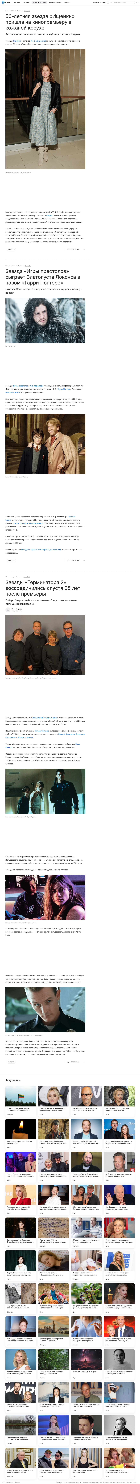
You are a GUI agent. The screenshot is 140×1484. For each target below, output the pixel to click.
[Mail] (3, 2)
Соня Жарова (17, 609)
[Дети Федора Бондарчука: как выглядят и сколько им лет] (86, 1101)
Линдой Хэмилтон (66, 734)
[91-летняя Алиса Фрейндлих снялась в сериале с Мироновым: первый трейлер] (53, 1134)
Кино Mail (28, 266)
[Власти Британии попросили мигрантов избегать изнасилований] (53, 1331)
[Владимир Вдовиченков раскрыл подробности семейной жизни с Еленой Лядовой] (119, 1134)
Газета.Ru (27, 11)
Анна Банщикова (38, 41)
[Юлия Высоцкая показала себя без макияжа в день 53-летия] (20, 1364)
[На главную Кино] (8, 2)
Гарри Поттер (63, 389)
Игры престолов (20, 386)
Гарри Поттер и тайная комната (28, 523)
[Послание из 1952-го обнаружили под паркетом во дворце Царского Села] (53, 1233)
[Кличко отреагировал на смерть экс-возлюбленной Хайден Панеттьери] (119, 1331)
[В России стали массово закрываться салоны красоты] (86, 1265)
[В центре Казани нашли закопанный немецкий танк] (20, 1298)
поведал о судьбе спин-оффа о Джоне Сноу (41, 550)
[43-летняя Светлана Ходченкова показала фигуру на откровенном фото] (119, 1298)
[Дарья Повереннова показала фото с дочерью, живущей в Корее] (20, 1265)
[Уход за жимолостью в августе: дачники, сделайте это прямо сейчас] (86, 1298)
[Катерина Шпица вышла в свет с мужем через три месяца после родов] (53, 1200)
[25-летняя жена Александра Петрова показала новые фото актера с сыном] (86, 1200)
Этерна (49, 215)
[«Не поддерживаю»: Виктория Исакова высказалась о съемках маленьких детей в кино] (20, 1331)
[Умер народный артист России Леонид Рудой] (20, 1134)
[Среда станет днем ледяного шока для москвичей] (53, 1364)
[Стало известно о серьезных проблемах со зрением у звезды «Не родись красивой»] (119, 1233)
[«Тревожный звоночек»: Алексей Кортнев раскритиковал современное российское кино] (86, 1397)
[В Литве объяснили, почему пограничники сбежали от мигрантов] (20, 1101)
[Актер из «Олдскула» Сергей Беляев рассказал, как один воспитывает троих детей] (53, 1298)
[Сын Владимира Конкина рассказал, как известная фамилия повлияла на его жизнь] (119, 1200)
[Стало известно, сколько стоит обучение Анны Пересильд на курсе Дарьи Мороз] (53, 1430)
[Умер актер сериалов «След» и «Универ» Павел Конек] (86, 1430)
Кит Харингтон (36, 386)
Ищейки (17, 41)
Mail (3, 1482)
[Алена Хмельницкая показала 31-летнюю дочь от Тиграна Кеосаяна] (119, 1364)
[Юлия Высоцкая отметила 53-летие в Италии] (86, 1463)
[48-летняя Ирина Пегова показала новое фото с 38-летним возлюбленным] (20, 1397)
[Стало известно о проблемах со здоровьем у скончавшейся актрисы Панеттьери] (53, 1101)
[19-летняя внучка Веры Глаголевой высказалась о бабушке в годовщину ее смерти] (119, 1463)
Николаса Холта (12, 392)
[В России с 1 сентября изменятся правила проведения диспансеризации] (86, 1233)
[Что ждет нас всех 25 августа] (86, 1364)
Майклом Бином (25, 737)
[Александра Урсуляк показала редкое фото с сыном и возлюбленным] (53, 1397)
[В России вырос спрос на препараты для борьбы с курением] (86, 1331)
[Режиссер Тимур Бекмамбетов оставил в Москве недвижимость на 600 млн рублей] (86, 1167)
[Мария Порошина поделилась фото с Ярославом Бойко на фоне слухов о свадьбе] (20, 1167)
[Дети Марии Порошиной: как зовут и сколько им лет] (119, 1101)
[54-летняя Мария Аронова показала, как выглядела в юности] (119, 1430)
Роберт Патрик (42, 731)
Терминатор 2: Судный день (44, 718)
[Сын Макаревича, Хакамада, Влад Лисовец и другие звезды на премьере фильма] (20, 1233)
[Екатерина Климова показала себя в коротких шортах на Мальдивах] (119, 1397)
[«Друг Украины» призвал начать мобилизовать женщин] (20, 1463)
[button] (45, 109)
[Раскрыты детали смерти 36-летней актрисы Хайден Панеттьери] (20, 1200)
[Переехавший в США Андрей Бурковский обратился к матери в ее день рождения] (86, 1134)
